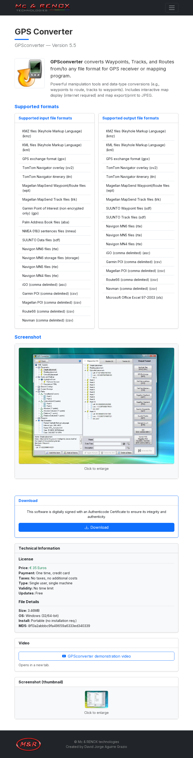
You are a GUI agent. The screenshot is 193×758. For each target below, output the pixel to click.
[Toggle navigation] (171, 7)
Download (99, 527)
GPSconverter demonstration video (99, 656)
